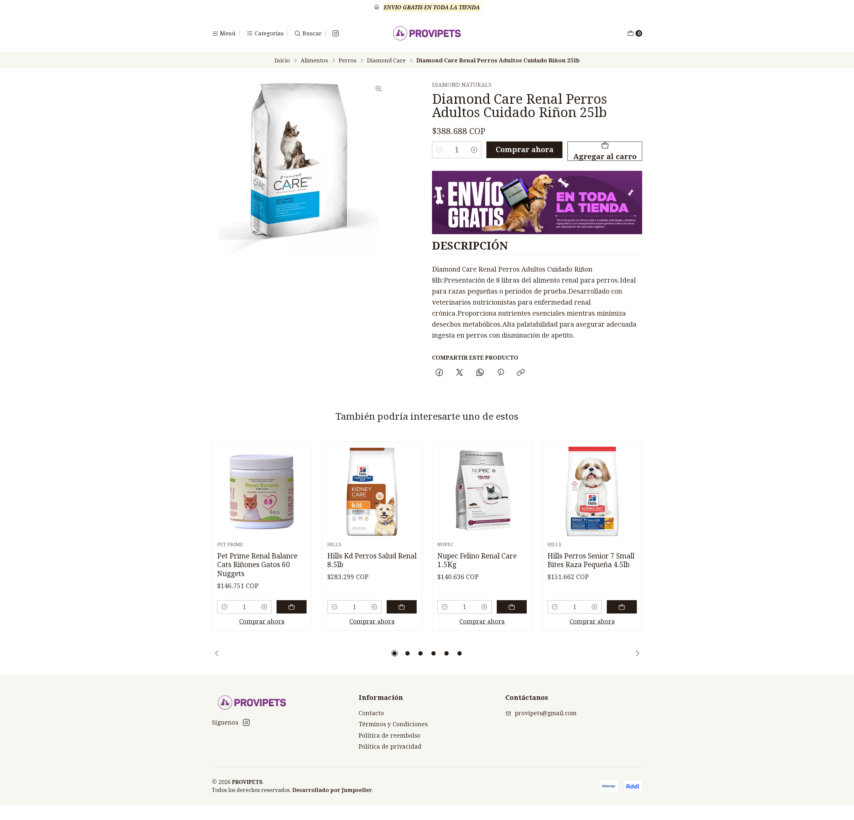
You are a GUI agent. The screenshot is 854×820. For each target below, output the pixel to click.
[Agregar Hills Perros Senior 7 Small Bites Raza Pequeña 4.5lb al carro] (622, 606)
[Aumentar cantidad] (474, 150)
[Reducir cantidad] (439, 150)
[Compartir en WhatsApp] (480, 373)
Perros (347, 60)
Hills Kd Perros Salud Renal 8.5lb (372, 560)
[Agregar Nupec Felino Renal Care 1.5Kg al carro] (512, 606)
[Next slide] (637, 653)
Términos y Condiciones (393, 724)
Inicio (282, 60)
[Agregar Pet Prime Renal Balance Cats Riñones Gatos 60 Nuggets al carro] (292, 606)
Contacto (371, 713)
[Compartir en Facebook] (439, 373)
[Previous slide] (217, 653)
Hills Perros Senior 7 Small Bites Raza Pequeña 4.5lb (590, 560)
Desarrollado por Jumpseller (332, 790)
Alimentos (314, 60)
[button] (395, 653)
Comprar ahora (524, 149)
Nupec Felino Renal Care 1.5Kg (477, 560)
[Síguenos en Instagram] (335, 33)
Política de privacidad (390, 746)
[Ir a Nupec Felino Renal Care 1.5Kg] (482, 491)
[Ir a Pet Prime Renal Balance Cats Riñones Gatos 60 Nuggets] (262, 491)
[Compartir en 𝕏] (460, 373)
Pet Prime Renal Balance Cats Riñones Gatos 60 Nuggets (257, 565)
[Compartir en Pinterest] (500, 373)
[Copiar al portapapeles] (521, 373)
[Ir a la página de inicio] (427, 33)
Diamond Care (386, 60)
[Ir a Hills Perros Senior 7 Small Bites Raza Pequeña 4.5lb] (592, 491)
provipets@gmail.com (545, 713)
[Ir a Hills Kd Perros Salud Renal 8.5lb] (372, 491)
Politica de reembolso (389, 735)
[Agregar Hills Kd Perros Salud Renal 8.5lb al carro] (402, 606)
